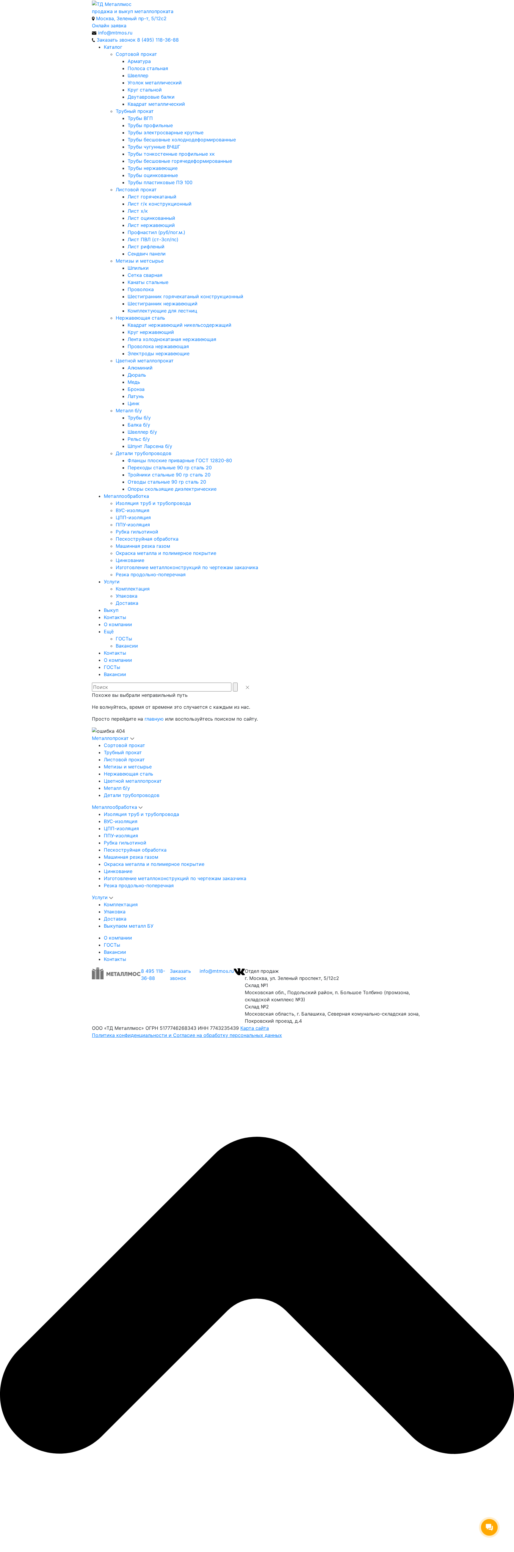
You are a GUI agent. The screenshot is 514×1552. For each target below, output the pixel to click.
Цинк (134, 403)
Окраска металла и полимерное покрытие (166, 553)
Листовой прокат (136, 189)
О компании (118, 624)
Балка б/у (139, 425)
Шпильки (138, 268)
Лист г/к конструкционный (160, 204)
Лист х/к (138, 211)
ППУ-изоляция (133, 525)
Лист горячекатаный (152, 197)
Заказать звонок (180, 974)
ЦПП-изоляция (133, 517)
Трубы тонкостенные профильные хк (171, 154)
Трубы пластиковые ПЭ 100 (160, 182)
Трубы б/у (139, 418)
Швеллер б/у (142, 432)
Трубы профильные (150, 125)
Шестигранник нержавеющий (163, 304)
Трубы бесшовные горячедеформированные (180, 161)
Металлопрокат (110, 738)
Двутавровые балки (151, 97)
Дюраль (137, 375)
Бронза (136, 389)
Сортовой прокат (136, 54)
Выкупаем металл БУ (128, 926)
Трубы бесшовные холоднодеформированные (182, 140)
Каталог (113, 47)
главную (154, 719)
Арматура (139, 61)
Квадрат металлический (156, 104)
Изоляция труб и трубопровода (153, 503)
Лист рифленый (146, 247)
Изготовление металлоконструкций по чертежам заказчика (187, 567)
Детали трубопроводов (143, 453)
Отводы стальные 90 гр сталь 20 (167, 482)
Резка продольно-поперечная (151, 574)
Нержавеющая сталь (140, 318)
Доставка (127, 603)
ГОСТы (124, 639)
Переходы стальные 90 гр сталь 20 (170, 468)
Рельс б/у (139, 439)
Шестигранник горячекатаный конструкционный (185, 296)
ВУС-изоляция (132, 510)
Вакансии (127, 646)
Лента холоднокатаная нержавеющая (172, 339)
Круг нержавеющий (151, 332)
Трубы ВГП (140, 118)
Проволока (141, 289)
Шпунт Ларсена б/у (150, 446)
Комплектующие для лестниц (162, 311)
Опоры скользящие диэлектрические (172, 489)
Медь (134, 382)
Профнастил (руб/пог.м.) (156, 232)
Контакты (115, 617)
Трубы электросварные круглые (165, 132)
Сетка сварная (145, 275)
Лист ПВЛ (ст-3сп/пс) (153, 239)
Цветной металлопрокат (145, 361)
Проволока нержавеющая (158, 346)
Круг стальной (145, 90)
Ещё (109, 631)
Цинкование (130, 560)
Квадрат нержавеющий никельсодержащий (179, 325)
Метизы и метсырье (140, 261)
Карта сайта (254, 1028)
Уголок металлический (155, 83)
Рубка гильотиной (137, 532)
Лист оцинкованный (151, 218)
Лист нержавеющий (151, 225)
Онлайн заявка (109, 26)
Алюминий (140, 368)
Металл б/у (129, 410)
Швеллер (138, 75)
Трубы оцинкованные (153, 175)
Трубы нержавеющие (153, 168)
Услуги (112, 582)
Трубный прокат (135, 111)
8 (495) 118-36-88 (158, 40)
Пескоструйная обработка (147, 539)
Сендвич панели (147, 254)
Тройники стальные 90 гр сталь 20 (169, 475)
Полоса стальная (148, 68)
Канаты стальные (148, 282)
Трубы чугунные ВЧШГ (154, 147)
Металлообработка (126, 496)
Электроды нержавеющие (158, 353)
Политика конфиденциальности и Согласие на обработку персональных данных (187, 1035)
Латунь (136, 396)
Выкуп (111, 610)
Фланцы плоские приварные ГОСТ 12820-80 (180, 460)
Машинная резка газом (143, 546)
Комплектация (133, 589)
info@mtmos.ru (217, 971)
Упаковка (126, 596)
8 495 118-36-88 (153, 974)
